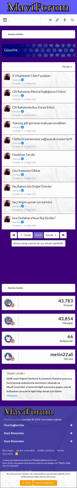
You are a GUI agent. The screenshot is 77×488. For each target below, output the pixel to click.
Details (14, 466)
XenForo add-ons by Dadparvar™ (44, 463)
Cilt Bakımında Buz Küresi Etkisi (33, 107)
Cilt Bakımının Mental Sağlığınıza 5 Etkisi (39, 91)
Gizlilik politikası (45, 450)
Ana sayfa (8, 453)
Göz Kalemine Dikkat (26, 170)
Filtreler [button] (66, 66)
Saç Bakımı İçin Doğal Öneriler (32, 186)
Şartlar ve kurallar (25, 450)
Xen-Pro (6, 466)
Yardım (60, 450)
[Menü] (5, 20)
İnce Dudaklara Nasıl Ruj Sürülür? (34, 218)
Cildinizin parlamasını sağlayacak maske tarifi (42, 139)
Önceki (27, 235)
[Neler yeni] (64, 19)
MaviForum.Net (12, 419)
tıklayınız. (12, 395)
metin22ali (61, 354)
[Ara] (72, 19)
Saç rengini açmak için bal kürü (32, 202)
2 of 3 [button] (38, 235)
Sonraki (50, 235)
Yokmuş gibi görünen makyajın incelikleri (39, 123)
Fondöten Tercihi (23, 155)
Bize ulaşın (8, 450)
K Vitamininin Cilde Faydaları (31, 76)
